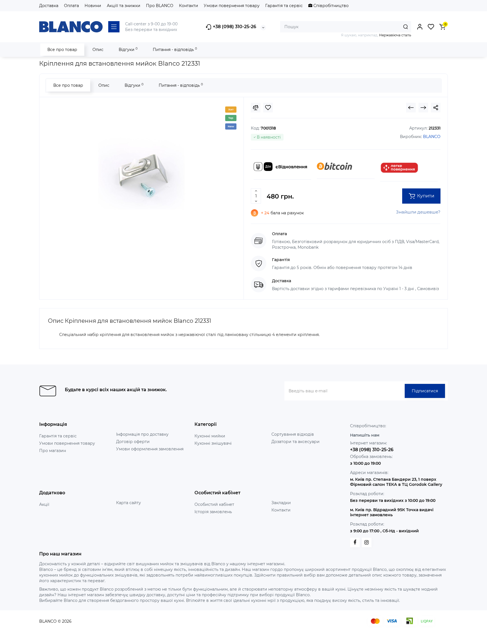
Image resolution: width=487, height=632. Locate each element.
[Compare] (255, 107)
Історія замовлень (213, 511)
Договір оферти (133, 441)
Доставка (48, 5)
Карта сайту (128, 502)
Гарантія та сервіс (284, 5)
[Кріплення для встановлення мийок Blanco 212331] (141, 173)
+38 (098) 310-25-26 (234, 26)
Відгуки (128, 49)
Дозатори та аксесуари (295, 441)
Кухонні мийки (209, 436)
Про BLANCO (159, 5)
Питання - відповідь (175, 49)
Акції (44, 504)
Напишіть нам (364, 435)
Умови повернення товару (232, 5)
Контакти (188, 5)
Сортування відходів (292, 434)
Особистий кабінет (214, 504)
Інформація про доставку (142, 434)
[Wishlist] (268, 107)
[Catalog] (113, 26)
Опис (97, 49)
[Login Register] (419, 26)
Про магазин (52, 450)
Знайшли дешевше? (418, 212)
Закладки (281, 502)
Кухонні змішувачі (213, 443)
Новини (93, 5)
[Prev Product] (411, 107)
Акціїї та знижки (123, 5)
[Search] (405, 26)
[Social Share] (435, 107)
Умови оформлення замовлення (149, 448)
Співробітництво (330, 5)
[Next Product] (423, 107)
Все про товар (62, 49)
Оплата (71, 5)
